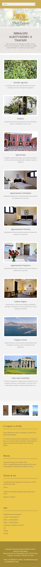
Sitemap (5, 530)
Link (4, 528)
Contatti (5, 533)
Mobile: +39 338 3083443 (10, 520)
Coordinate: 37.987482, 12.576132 (13, 525)
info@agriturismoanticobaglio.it (12, 514)
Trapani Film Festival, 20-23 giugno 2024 (15, 462)
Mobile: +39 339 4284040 (10, 522)
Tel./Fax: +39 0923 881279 (11, 517)
